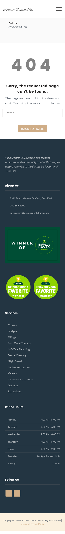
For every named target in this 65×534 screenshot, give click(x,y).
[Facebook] (10, 36)
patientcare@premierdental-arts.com (29, 212)
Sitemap (25, 524)
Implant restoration (19, 367)
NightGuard (15, 361)
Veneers (12, 373)
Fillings (12, 337)
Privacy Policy (37, 524)
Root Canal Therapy (19, 343)
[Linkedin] (21, 36)
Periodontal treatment (20, 379)
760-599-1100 (17, 205)
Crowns (12, 325)
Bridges (12, 331)
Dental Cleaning (17, 355)
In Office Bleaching (19, 349)
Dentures (13, 385)
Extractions (14, 391)
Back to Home (32, 128)
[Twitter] (15, 36)
